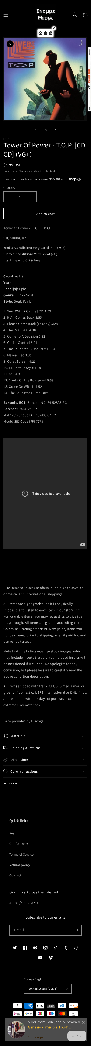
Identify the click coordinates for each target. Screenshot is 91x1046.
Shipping (24, 171)
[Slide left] (35, 130)
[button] (6, 15)
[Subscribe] (76, 930)
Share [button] (13, 784)
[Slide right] (56, 130)
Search (14, 833)
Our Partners (18, 844)
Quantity (9, 188)
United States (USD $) (43, 989)
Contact (15, 875)
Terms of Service (21, 854)
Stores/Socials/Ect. (24, 902)
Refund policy (19, 865)
